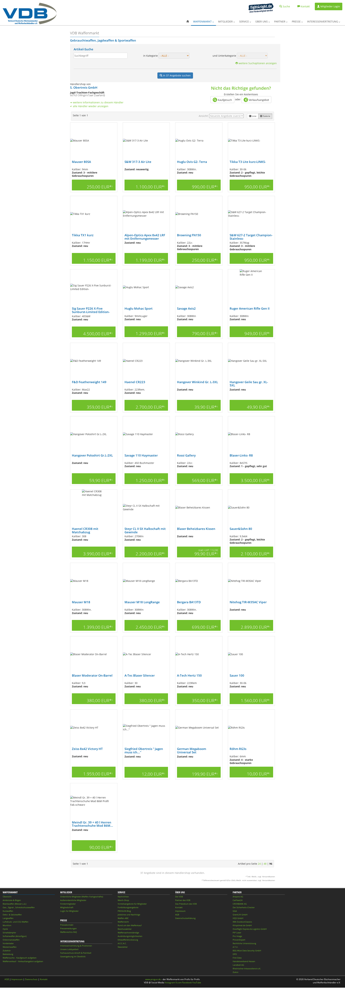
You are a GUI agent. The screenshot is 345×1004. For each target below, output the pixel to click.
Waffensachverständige (128, 932)
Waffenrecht (123, 921)
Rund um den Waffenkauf (130, 925)
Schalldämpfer (9, 932)
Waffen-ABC (123, 918)
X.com (179, 982)
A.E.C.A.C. (122, 943)
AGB (177, 914)
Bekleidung (8, 954)
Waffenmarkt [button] (202, 21)
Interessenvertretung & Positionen (76, 945)
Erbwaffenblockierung (128, 939)
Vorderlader (8, 943)
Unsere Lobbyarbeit (69, 949)
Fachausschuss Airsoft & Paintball (75, 952)
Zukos (235, 972)
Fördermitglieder (68, 903)
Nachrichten (123, 896)
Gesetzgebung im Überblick (73, 956)
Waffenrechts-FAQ (68, 932)
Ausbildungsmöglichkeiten (130, 936)
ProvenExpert (239, 939)
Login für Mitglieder (69, 911)
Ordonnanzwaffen (11, 939)
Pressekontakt (66, 924)
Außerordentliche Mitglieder (73, 900)
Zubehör (7, 950)
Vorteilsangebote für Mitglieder (132, 903)
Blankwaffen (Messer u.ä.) (14, 903)
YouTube (196, 982)
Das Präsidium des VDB (186, 903)
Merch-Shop (123, 900)
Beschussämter (125, 929)
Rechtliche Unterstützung (244, 943)
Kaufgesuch (224, 100)
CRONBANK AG (240, 903)
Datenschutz (31, 979)
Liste (253, 116)
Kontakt (179, 907)
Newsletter (123, 947)
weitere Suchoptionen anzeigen (257, 63)
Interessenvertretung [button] (323, 21)
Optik (5, 929)
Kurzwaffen (8, 911)
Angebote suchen (177, 75)
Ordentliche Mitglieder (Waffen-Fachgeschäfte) (81, 896)
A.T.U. (235, 947)
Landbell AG (238, 965)
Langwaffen (8, 918)
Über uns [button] (261, 21)
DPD (235, 954)
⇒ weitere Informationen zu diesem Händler (96, 102)
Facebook (187, 982)
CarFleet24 (237, 900)
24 (259, 863)
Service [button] (244, 21)
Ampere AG (238, 896)
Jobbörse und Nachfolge (129, 914)
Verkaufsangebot (258, 100)
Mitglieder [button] (225, 21)
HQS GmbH (238, 918)
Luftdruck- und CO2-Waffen (15, 921)
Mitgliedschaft (66, 907)
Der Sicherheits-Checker (244, 907)
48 (265, 863)
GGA (235, 911)
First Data (237, 957)
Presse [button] (296, 21)
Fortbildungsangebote (128, 907)
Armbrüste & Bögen (12, 900)
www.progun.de (153, 979)
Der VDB (179, 896)
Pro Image (237, 936)
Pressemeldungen (68, 928)
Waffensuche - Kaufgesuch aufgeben (19, 957)
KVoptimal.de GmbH (242, 925)
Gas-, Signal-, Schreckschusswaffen (19, 907)
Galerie (266, 116)
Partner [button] (280, 21)
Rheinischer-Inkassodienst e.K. (247, 968)
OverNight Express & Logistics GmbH (250, 929)
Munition (7, 925)
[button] (187, 21)
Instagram (170, 982)
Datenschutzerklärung (185, 918)
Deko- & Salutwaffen (12, 914)
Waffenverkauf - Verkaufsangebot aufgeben (23, 961)
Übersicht (7, 896)
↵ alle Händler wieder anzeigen (89, 106)
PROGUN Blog (124, 911)
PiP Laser (237, 932)
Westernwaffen (10, 947)
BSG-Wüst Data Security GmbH (247, 950)
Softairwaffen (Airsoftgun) (14, 936)
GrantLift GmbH (240, 914)
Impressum (180, 911)
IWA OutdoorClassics (242, 921)
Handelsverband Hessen (244, 961)
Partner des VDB (182, 900)
